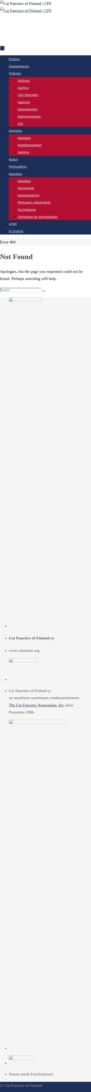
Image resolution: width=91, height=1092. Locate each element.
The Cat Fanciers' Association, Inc (36, 705)
